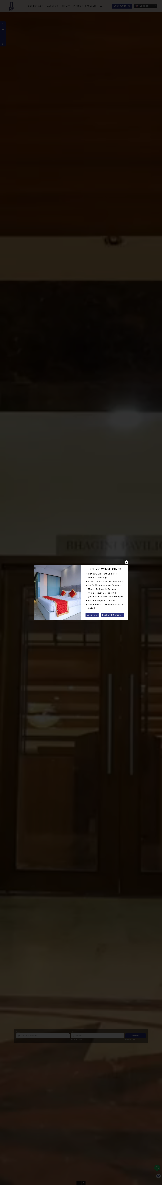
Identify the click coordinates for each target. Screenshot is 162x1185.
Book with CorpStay (112, 615)
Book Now (92, 615)
